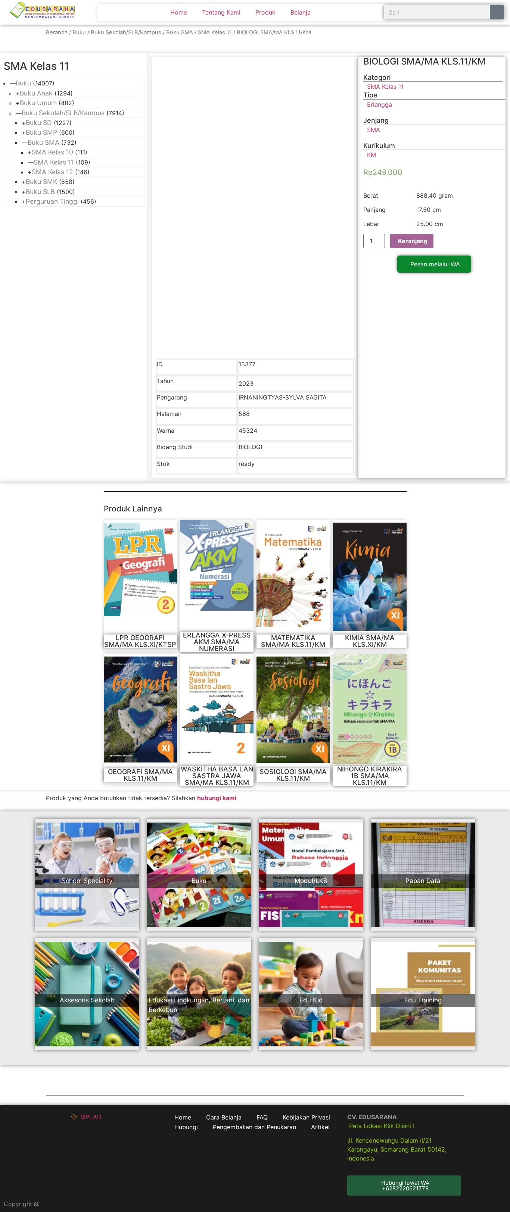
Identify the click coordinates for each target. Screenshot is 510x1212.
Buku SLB (40, 191)
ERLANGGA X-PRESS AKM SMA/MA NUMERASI (217, 641)
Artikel (320, 1127)
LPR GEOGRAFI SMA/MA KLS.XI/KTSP (140, 641)
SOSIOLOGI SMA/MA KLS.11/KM (293, 775)
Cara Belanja (224, 1117)
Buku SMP (41, 132)
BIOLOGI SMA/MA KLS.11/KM (424, 61)
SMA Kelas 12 (52, 172)
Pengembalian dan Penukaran (254, 1127)
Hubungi (186, 1127)
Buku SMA (179, 32)
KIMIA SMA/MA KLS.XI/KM (370, 641)
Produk (265, 12)
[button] (434, 264)
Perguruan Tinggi (52, 201)
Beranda (57, 32)
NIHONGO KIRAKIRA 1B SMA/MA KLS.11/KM (369, 775)
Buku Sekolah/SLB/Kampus (126, 32)
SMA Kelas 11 (215, 32)
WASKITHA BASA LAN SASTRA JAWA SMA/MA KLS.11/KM (217, 775)
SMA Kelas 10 (52, 152)
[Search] (497, 12)
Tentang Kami (221, 12)
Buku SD (39, 122)
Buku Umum (38, 103)
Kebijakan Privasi (306, 1117)
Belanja (300, 12)
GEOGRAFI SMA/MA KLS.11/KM (140, 775)
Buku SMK (41, 181)
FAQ (262, 1117)
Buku (79, 32)
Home (178, 12)
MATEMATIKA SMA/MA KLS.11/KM (293, 641)
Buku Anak (36, 93)
